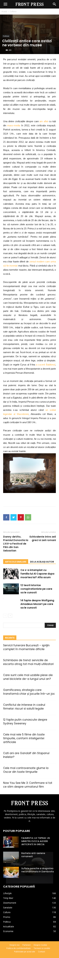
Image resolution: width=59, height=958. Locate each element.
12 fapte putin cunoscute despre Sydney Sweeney (25, 721)
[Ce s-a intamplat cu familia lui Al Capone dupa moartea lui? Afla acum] (11, 573)
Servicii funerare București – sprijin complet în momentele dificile (26, 647)
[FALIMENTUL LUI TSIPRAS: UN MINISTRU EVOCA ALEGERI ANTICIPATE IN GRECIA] (11, 842)
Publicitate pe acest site (24, 951)
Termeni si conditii (42, 948)
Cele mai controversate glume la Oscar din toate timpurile (25, 770)
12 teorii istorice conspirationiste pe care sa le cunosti (36, 588)
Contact (41, 951)
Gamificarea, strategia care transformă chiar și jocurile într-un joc (29, 692)
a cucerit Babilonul (45, 364)
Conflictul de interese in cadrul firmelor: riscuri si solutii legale (24, 706)
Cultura (13, 11)
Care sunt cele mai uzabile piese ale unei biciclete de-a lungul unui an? (28, 677)
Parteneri (26, 945)
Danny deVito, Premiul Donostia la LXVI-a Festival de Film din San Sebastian (15, 543)
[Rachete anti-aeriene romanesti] (11, 857)
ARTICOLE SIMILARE (15, 561)
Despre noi (15, 945)
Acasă (4, 11)
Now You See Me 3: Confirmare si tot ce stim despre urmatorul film (27, 785)
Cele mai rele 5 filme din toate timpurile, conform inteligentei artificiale (24, 738)
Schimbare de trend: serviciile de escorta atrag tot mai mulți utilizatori (28, 662)
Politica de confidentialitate (18, 948)
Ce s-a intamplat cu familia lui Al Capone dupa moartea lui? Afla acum (37, 573)
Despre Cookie (40, 945)
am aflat (43, 121)
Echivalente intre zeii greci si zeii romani (43, 538)
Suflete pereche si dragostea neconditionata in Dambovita (37, 870)
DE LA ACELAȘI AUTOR (42, 561)
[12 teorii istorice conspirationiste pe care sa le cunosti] (11, 588)
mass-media (13, 125)
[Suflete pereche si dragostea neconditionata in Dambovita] (11, 872)
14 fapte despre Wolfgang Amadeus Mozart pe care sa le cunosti (37, 604)
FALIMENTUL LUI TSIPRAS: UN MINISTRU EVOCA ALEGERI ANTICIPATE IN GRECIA (35, 841)
